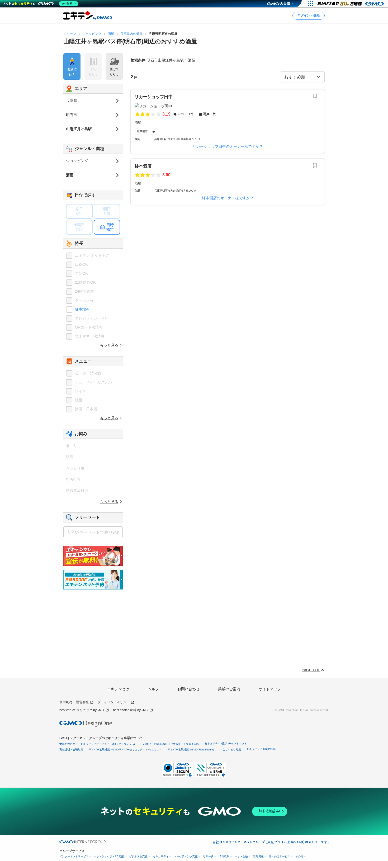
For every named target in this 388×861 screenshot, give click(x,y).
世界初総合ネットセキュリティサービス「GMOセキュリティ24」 (98, 744)
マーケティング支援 (186, 856)
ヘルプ (153, 689)
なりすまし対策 (232, 749)
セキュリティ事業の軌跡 (261, 749)
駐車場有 (142, 131)
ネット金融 (241, 856)
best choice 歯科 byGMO (130, 710)
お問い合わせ (188, 689)
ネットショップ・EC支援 (109, 856)
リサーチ (208, 856)
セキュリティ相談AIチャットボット (226, 743)
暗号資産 (258, 856)
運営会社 (82, 702)
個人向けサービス (279, 856)
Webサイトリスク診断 (185, 744)
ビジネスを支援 (138, 856)
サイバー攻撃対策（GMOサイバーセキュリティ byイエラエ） (125, 749)
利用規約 (65, 702)
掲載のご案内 (229, 689)
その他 (299, 856)
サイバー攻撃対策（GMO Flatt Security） (192, 749)
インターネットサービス (73, 856)
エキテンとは (118, 689)
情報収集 (224, 856)
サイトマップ (270, 689)
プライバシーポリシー (113, 702)
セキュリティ (161, 856)
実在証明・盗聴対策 (71, 749)
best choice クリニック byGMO (81, 710)
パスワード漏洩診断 (155, 744)
